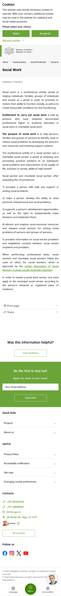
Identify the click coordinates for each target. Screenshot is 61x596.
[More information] (18, 523)
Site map (8, 472)
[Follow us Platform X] (18, 553)
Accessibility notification (17, 463)
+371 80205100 (15, 501)
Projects (8, 423)
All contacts (19, 533)
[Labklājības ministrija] (32, 55)
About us (9, 432)
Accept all (45, 33)
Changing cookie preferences (20, 481)
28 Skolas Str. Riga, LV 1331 (22, 517)
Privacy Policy (11, 454)
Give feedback (30, 353)
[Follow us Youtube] (25, 553)
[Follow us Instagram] (11, 553)
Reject (16, 33)
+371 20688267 (15, 506)
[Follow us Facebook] (4, 553)
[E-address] (8, 523)
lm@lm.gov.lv (14, 511)
